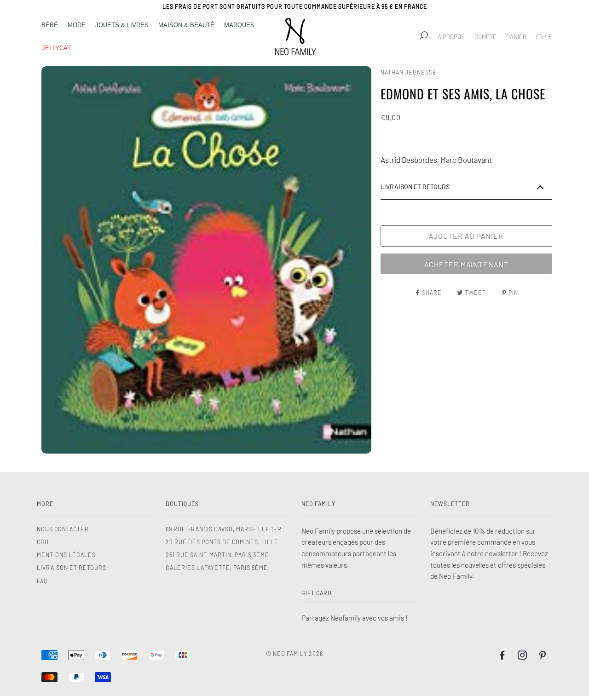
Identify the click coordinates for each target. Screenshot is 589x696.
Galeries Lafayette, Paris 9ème (217, 567)
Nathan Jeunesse (409, 72)
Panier (516, 36)
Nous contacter (63, 529)
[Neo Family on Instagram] (522, 656)
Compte (485, 36)
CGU (43, 542)
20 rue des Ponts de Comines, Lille (222, 542)
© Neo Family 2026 (294, 653)
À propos (451, 36)
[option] (206, 260)
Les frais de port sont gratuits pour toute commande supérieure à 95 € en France (294, 6)
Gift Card (316, 593)
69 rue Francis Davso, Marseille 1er (224, 529)
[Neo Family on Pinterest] (543, 656)
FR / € (544, 36)
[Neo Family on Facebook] (502, 656)
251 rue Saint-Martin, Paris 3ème (217, 555)
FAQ (42, 581)
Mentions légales (66, 555)
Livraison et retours (71, 567)
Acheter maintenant (466, 264)
